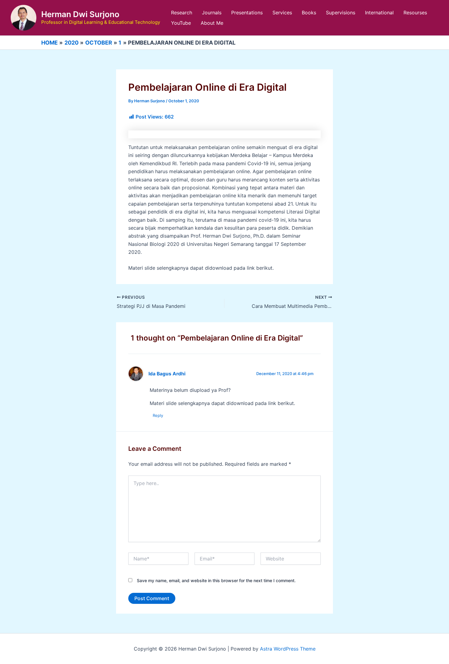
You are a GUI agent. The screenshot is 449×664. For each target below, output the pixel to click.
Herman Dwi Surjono (80, 14)
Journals (211, 12)
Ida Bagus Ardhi (166, 374)
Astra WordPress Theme (288, 649)
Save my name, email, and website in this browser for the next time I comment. (216, 580)
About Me (212, 23)
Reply (158, 415)
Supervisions (340, 12)
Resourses (415, 12)
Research (181, 12)
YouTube (181, 23)
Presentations (247, 12)
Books (309, 12)
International (379, 12)
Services (282, 12)
